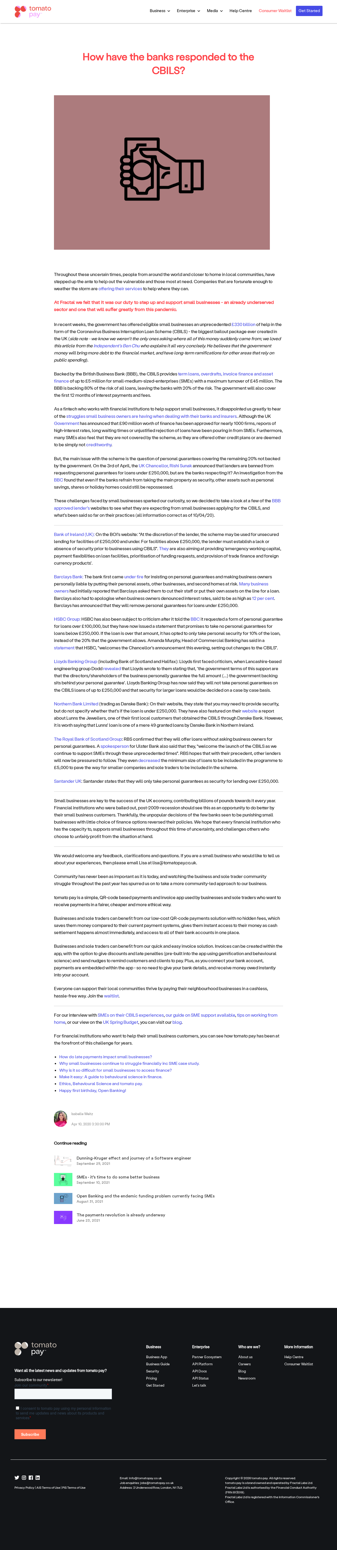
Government (66, 423)
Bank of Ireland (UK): (74, 534)
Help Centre (241, 10)
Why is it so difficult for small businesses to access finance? (115, 1069)
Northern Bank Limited (76, 703)
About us (245, 1357)
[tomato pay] (35, 1349)
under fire (133, 576)
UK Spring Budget (120, 1022)
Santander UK (67, 781)
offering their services (120, 288)
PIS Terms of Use (74, 1487)
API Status (200, 1378)
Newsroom (246, 1378)
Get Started (309, 10)
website (250, 710)
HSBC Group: (67, 618)
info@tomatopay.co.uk (145, 1478)
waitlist (111, 995)
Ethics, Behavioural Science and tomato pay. (100, 1083)
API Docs (199, 1371)
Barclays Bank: (68, 576)
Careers (244, 1364)
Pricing (151, 1378)
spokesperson (115, 746)
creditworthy (98, 444)
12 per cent (263, 598)
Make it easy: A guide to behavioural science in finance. (110, 1076)
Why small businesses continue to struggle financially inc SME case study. (129, 1063)
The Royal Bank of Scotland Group (88, 738)
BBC (58, 479)
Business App (156, 1357)
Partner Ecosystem (206, 1357)
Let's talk (199, 1385)
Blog (242, 1371)
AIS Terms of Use (48, 1487)
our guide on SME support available (200, 1014)
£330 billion (243, 324)
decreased (149, 760)
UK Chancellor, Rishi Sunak (165, 465)
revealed (112, 668)
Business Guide (158, 1364)
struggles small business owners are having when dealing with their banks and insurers (151, 416)
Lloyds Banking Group (75, 661)
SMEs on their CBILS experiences (131, 1014)
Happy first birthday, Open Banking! (92, 1090)
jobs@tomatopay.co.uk (157, 1482)
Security (152, 1371)
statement (64, 647)
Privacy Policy (24, 1487)
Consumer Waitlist (275, 10)
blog (177, 1022)
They (164, 548)
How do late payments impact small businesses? (105, 1056)
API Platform (202, 1364)
